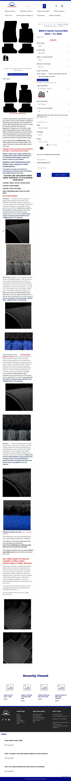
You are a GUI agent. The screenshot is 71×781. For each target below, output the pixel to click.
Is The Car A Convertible (45, 108)
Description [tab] (6, 79)
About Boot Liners (37, 714)
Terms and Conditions (38, 718)
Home (40, 22)
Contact (19, 717)
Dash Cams (8, 15)
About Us (19, 715)
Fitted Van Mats (59, 11)
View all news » (66, 776)
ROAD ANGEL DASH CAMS (14, 740)
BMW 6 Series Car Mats (48, 24)
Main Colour (41, 43)
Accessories (41, 15)
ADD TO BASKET (61, 174)
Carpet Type (41, 50)
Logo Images (20, 720)
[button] (17, 79)
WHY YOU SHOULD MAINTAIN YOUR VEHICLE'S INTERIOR (25, 767)
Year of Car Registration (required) (48, 154)
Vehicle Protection (55, 15)
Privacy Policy (36, 720)
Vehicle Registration (43, 162)
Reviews (19, 718)
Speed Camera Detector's (24, 15)
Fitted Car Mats (10, 11)
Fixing (39, 139)
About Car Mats (37, 715)
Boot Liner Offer (42, 101)
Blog (34, 722)
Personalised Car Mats (39, 717)
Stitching (40, 132)
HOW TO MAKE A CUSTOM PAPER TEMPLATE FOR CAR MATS (26, 753)
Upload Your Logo (42, 80)
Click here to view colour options (18, 74)
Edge (38, 125)
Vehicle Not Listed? (43, 11)
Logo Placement (42, 85)
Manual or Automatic (44, 64)
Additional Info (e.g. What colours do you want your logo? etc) (52, 116)
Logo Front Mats (42, 71)
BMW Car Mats (64, 22)
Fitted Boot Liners (26, 11)
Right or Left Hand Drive (45, 57)
